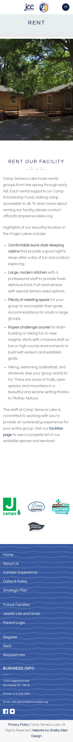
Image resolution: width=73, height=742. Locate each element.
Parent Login (14, 623)
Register (10, 637)
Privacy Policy (18, 725)
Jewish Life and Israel (21, 614)
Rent (7, 646)
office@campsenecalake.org (29, 701)
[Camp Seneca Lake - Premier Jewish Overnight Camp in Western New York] (36, 7)
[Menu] (66, 7)
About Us (11, 564)
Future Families (16, 605)
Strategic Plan (15, 590)
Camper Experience (20, 572)
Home (8, 555)
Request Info (14, 655)
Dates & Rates (15, 581)
